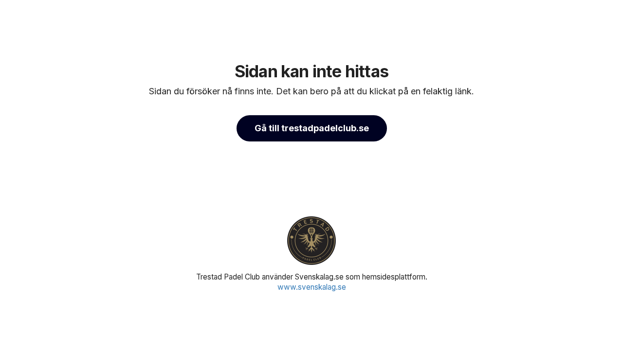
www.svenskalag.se (311, 287)
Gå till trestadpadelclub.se (312, 128)
